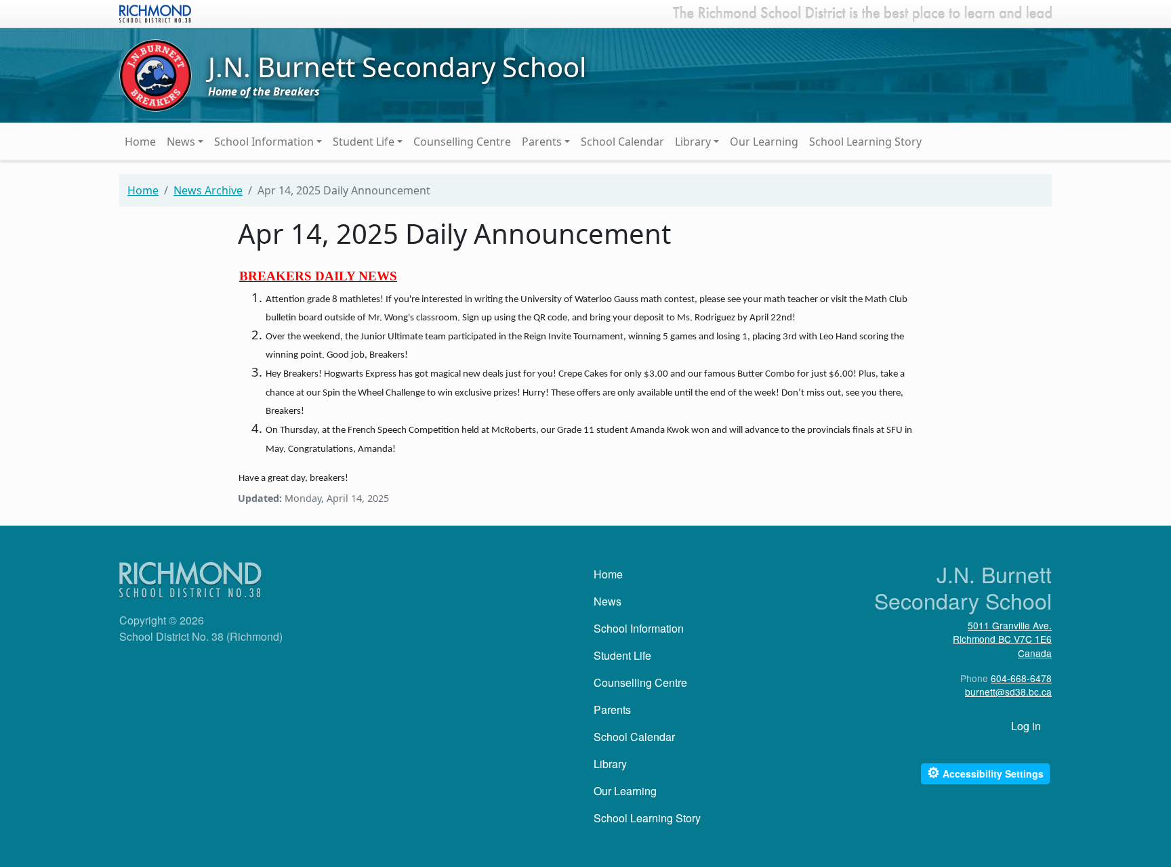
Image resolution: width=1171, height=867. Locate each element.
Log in (1026, 726)
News (181, 141)
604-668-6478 (1021, 678)
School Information (264, 141)
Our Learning (764, 141)
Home (140, 141)
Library (693, 141)
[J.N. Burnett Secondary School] (155, 74)
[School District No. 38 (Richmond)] (155, 12)
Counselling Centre (462, 141)
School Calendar (622, 141)
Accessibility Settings (985, 772)
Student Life (363, 141)
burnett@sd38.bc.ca (1008, 691)
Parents (542, 141)
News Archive (208, 190)
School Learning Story (865, 141)
